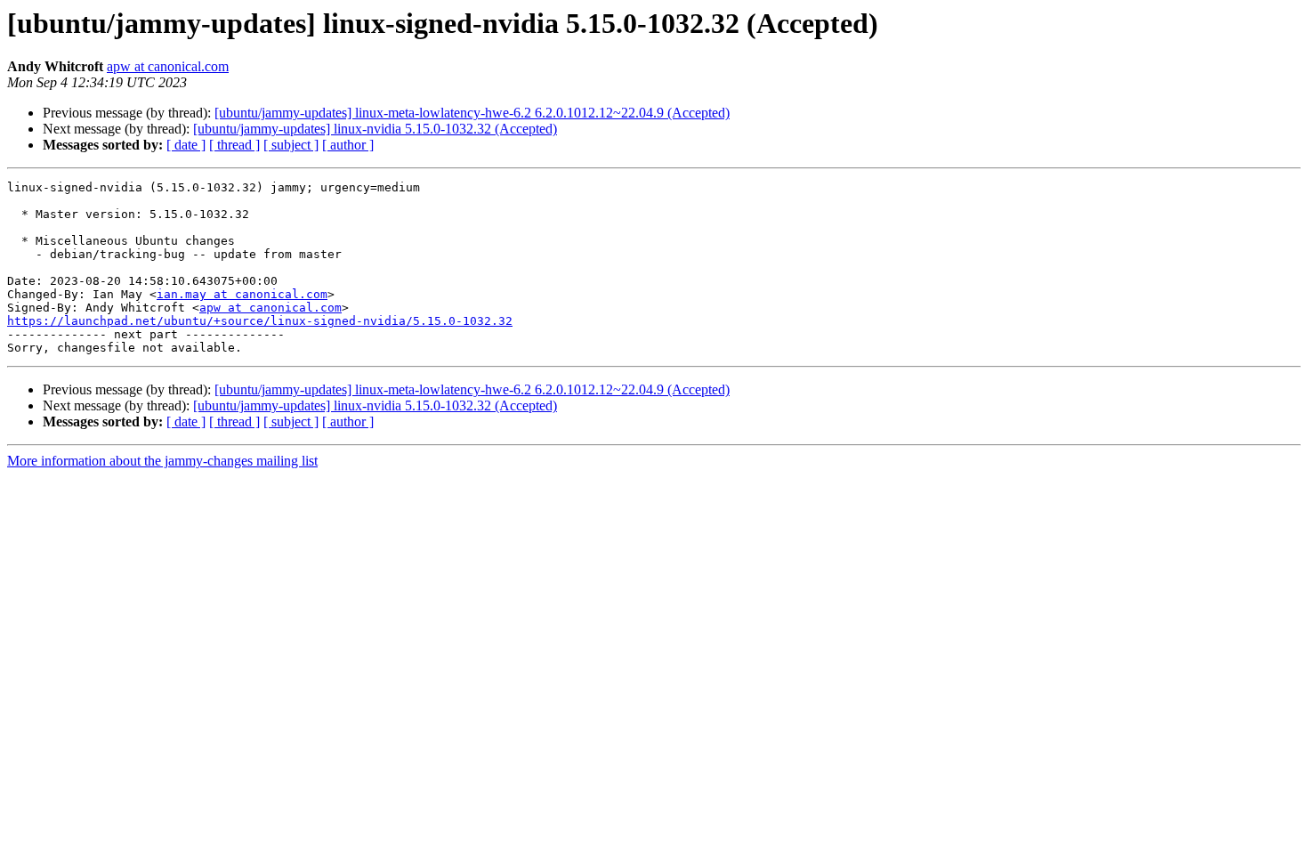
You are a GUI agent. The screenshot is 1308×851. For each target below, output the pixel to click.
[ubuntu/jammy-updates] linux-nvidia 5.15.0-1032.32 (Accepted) (375, 128)
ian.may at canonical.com (242, 294)
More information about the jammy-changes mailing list (162, 460)
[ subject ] (291, 144)
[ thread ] (234, 144)
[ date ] (186, 144)
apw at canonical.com (168, 66)
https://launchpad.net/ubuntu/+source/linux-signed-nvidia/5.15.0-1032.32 (260, 321)
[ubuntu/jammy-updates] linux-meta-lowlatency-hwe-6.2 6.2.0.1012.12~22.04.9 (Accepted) (472, 112)
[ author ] (348, 144)
